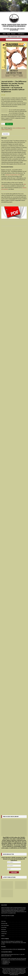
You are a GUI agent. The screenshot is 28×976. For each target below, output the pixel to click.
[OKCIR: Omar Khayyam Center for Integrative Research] (14, 11)
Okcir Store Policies (5, 925)
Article (23, 128)
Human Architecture (17, 128)
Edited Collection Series (6, 129)
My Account (14, 36)
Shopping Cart (4, 931)
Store (9, 36)
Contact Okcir (4, 933)
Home (4, 33)
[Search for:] (14, 39)
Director (13, 33)
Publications (21, 33)
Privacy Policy (3, 927)
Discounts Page (4, 923)
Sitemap (2, 935)
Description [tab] (5, 134)
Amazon (24, 187)
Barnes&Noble (4, 189)
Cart (19, 36)
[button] (24, 45)
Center (8, 33)
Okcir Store (3, 921)
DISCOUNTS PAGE (21, 949)
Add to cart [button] (4, 280)
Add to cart (9, 124)
